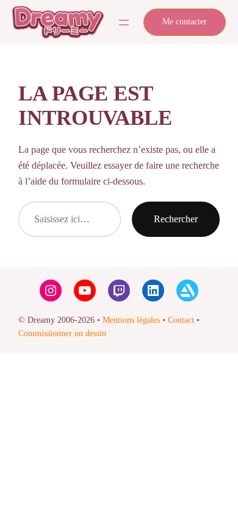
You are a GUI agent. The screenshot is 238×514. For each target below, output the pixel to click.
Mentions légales (131, 320)
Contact (181, 320)
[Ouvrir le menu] (124, 22)
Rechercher (176, 219)
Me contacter (184, 21)
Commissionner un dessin (62, 333)
